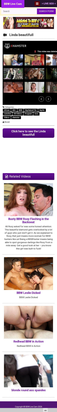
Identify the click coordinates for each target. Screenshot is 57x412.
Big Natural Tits (31, 110)
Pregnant (28, 114)
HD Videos (18, 114)
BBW (20, 110)
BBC (14, 110)
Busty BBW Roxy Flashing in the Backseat (28, 220)
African (7, 110)
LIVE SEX (48, 3)
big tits (42, 110)
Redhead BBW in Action (29, 341)
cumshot (7, 114)
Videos (7, 117)
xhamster (16, 117)
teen (36, 114)
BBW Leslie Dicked (28, 292)
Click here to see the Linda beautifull (28, 133)
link (54, 370)
